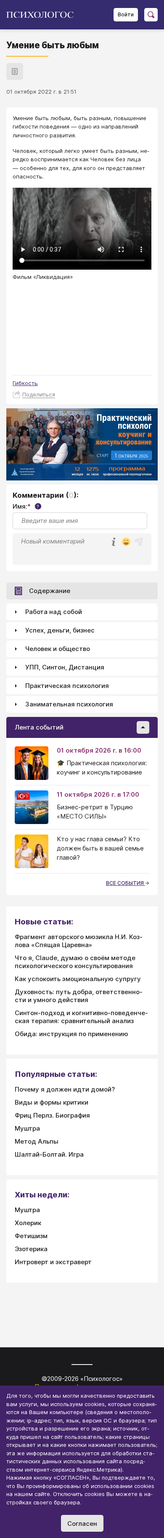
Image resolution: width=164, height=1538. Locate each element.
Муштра (27, 1128)
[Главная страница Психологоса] (43, 14)
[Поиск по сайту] (151, 14)
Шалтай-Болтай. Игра (49, 1154)
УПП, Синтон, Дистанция (64, 667)
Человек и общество (57, 649)
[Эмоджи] (126, 542)
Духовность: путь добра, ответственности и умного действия (79, 996)
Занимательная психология (69, 704)
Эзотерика (31, 1249)
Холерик (28, 1223)
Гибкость (25, 383)
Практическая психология (67, 686)
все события (125, 883)
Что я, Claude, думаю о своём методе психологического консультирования (75, 962)
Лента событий (39, 727)
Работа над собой (53, 612)
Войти (126, 14)
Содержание (49, 591)
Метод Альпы (36, 1141)
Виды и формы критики (51, 1102)
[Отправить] (139, 542)
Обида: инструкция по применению (71, 1034)
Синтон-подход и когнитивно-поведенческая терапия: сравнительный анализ (81, 1017)
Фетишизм (31, 1236)
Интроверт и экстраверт (53, 1262)
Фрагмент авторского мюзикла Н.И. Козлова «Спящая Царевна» (79, 941)
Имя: (26, 506)
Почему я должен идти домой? (65, 1089)
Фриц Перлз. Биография (52, 1115)
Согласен (82, 1524)
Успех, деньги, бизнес (60, 630)
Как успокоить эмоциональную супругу (78, 979)
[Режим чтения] (14, 71)
